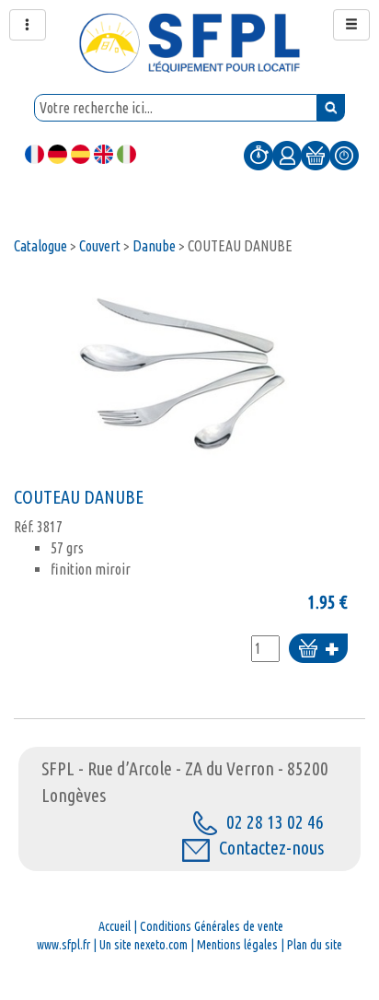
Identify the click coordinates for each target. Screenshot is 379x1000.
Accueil (114, 926)
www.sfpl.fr (63, 944)
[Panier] (315, 155)
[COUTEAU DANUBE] (181, 377)
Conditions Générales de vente (211, 926)
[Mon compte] (287, 155)
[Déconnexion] (344, 155)
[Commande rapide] (258, 155)
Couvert (100, 246)
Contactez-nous (271, 847)
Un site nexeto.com (143, 944)
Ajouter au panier (318, 649)
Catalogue (40, 246)
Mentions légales (237, 944)
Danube (154, 246)
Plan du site (314, 944)
